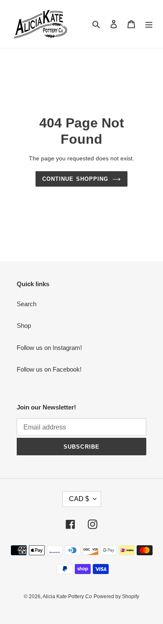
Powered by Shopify (116, 596)
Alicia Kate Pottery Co (67, 596)
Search (26, 303)
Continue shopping (75, 179)
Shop (24, 325)
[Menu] (149, 24)
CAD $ (79, 498)
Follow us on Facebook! (49, 369)
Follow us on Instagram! (49, 347)
